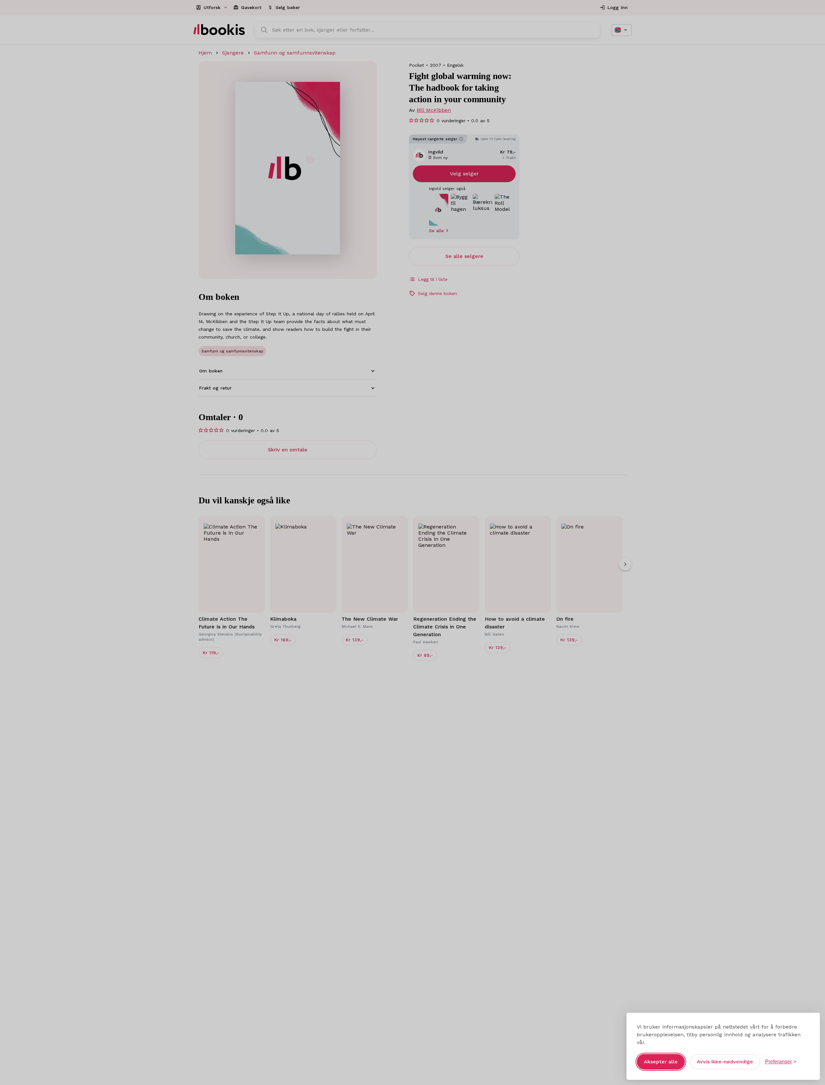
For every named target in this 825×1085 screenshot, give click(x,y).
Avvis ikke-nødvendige (725, 1062)
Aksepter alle (661, 1062)
